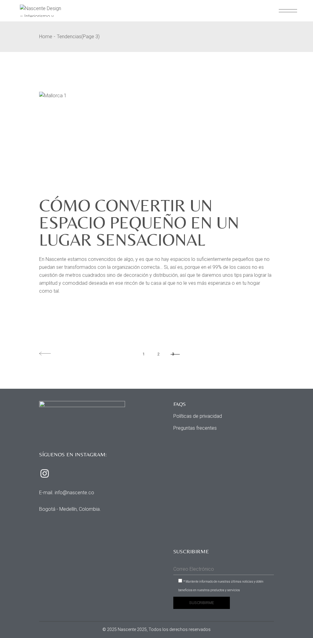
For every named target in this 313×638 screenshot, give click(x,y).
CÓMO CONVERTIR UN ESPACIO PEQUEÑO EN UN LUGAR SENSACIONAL (139, 222)
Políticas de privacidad (197, 416)
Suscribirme (201, 602)
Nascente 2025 (132, 629)
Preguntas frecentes (195, 428)
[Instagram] (44, 473)
